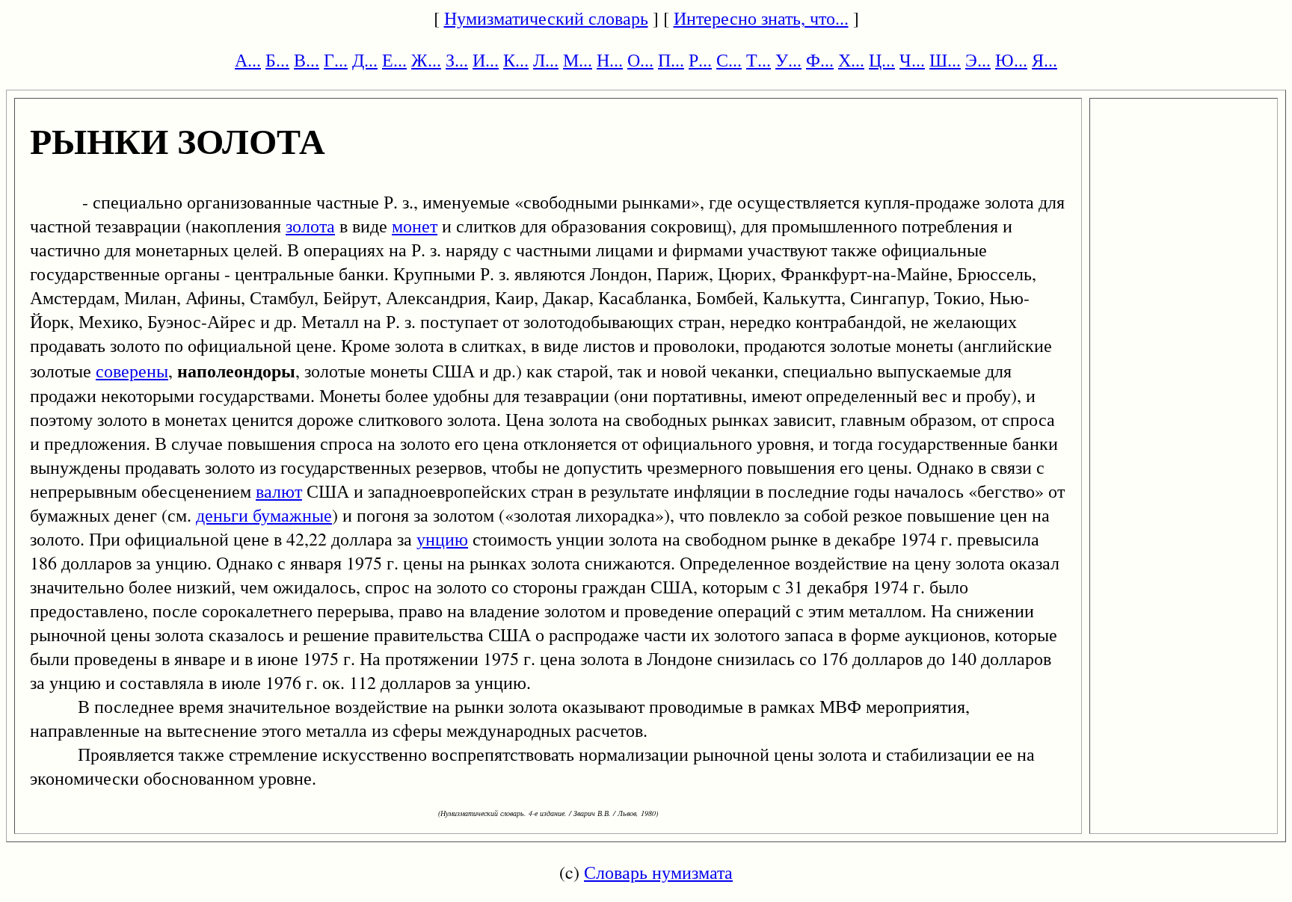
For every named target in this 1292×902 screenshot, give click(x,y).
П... (671, 60)
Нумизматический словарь (546, 18)
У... (788, 60)
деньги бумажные (264, 515)
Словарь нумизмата (658, 872)
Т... (758, 60)
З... (457, 60)
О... (640, 60)
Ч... (912, 60)
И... (486, 60)
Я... (1044, 60)
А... (248, 60)
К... (516, 60)
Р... (700, 60)
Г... (336, 60)
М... (577, 60)
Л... (546, 60)
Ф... (820, 60)
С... (729, 60)
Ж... (426, 60)
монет (414, 226)
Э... (978, 60)
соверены (132, 371)
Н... (610, 60)
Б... (277, 60)
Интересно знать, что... (761, 18)
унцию (442, 539)
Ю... (1011, 60)
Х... (851, 60)
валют (279, 491)
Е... (394, 60)
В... (306, 60)
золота (310, 226)
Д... (365, 60)
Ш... (945, 60)
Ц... (882, 60)
